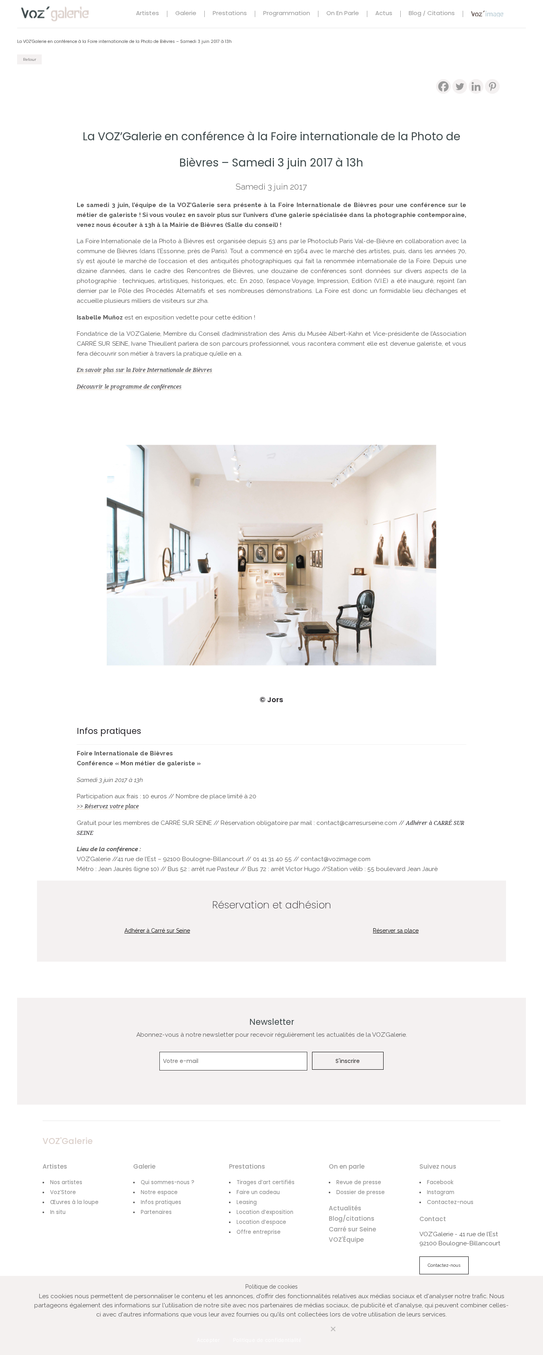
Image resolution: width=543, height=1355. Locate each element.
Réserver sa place (396, 930)
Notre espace (159, 1192)
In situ (58, 1212)
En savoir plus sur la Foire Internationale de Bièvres (144, 370)
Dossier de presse (360, 1192)
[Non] (325, 1333)
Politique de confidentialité (267, 1340)
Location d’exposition (265, 1212)
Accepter (208, 1340)
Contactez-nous (450, 1202)
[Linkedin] (476, 86)
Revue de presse (358, 1182)
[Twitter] (459, 86)
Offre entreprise (259, 1232)
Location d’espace (261, 1222)
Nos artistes (66, 1182)
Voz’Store (63, 1192)
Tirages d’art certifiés (266, 1182)
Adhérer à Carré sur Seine (157, 930)
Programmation (286, 14)
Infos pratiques (161, 1202)
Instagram (440, 1192)
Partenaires (156, 1212)
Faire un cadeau (258, 1192)
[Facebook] (443, 86)
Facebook (440, 1182)
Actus (383, 14)
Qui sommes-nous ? (167, 1182)
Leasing (247, 1202)
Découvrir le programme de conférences (129, 386)
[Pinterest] (492, 86)
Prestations (230, 14)
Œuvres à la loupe (74, 1202)
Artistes (147, 14)
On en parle (342, 14)
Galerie (185, 14)
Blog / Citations (432, 14)
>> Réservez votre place (108, 806)
